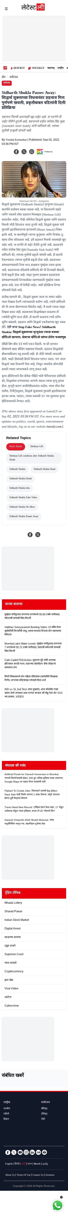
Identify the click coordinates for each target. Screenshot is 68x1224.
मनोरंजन (14, 77)
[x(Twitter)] (24, 151)
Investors (50, 1175)
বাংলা (30, 1164)
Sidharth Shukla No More (22, 507)
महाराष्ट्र (51, 68)
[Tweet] (37, 534)
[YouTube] (20, 1152)
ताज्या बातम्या (13, 604)
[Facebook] (16, 151)
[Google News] (38, 1152)
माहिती (6, 1114)
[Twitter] (14, 1152)
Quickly (19, 68)
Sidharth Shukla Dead (44, 469)
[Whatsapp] (31, 151)
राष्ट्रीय (60, 68)
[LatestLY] (33, 9)
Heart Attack (15, 447)
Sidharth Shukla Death (20, 479)
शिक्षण (6, 1119)
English (9, 1164)
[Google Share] (45, 154)
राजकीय (6, 1109)
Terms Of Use (24, 1175)
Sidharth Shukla (17, 469)
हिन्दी (17, 1164)
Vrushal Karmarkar (16, 140)
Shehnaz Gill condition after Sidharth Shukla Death (31, 458)
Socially (38, 68)
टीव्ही (43, 1119)
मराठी (23, 1164)
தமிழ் (45, 1164)
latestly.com (54, 427)
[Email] (44, 1152)
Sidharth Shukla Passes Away (23, 517)
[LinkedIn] (32, 1152)
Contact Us (38, 1175)
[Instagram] (26, 1152)
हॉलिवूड (44, 1114)
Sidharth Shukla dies (19, 488)
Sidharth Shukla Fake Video (23, 498)
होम (3, 77)
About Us (10, 1175)
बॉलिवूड (44, 1109)
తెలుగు (37, 1164)
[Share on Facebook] (30, 534)
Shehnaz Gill (36, 447)
